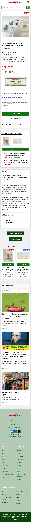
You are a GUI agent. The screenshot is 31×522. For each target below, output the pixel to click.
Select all (7, 149)
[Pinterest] (20, 124)
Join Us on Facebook (7, 474)
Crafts (18, 453)
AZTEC (3, 491)
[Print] (10, 124)
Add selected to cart (20, 149)
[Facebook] (3, 124)
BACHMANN (4, 502)
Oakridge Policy (5, 471)
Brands (3, 453)
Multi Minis (19, 500)
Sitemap (3, 477)
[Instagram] (15, 431)
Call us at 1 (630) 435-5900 (15, 427)
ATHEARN (4, 494)
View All (18, 503)
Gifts (18, 468)
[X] (13, 124)
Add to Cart (8, 264)
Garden (19, 465)
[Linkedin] (16, 124)
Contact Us (4, 465)
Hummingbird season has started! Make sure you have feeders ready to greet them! (15, 316)
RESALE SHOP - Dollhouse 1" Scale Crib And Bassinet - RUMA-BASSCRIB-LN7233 (23, 271)
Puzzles (19, 479)
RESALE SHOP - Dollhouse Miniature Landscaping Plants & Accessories (8, 270)
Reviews (3, 459)
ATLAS (18, 494)
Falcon (3, 505)
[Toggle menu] (2, 2)
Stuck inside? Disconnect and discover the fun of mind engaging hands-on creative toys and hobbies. (15, 355)
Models (19, 471)
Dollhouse (20, 459)
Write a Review (6, 48)
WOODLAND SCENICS (22, 491)
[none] (15, 26)
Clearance (4, 456)
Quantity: (5, 105)
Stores (3, 468)
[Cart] (28, 2)
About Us (4, 462)
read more (5, 328)
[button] (15, 119)
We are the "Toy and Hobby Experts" (12, 393)
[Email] (6, 124)
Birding (19, 450)
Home (3, 450)
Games (19, 462)
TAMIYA (18, 497)
